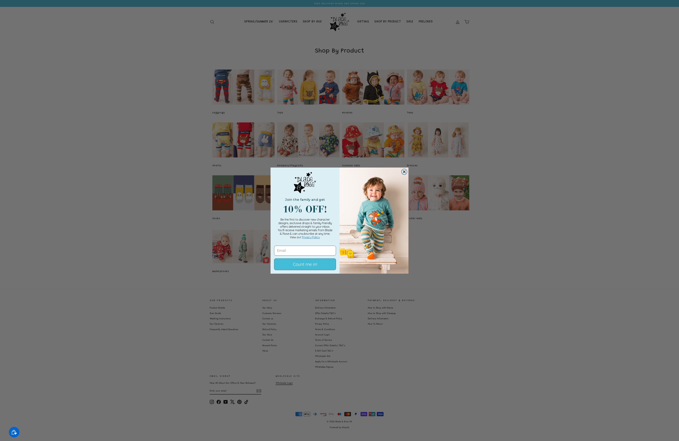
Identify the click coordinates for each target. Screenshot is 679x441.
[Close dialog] (404, 172)
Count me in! (305, 264)
